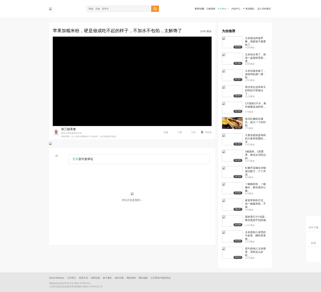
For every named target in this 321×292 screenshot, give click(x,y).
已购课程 (210, 8)
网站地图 (143, 278)
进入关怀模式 (264, 8)
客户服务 (107, 278)
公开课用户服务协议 (160, 278)
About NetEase (56, 278)
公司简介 (71, 278)
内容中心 (235, 8)
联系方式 (83, 278)
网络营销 (131, 278)
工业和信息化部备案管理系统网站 (65, 286)
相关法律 (119, 278)
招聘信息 (95, 278)
